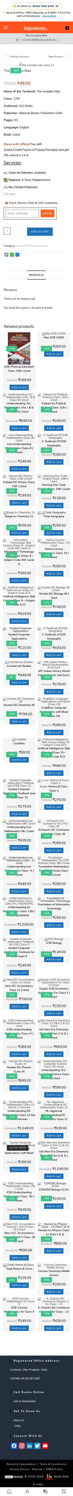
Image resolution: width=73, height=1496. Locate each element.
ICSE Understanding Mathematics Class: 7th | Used (19, 1196)
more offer (49, 15)
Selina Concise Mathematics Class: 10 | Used (54, 553)
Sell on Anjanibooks (25, 1401)
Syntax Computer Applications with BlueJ (19, 1151)
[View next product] (66, 57)
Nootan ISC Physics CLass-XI (19, 1069)
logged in (25, 308)
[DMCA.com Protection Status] (14, 1476)
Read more (19, 1169)
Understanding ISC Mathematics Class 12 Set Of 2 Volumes (19, 1115)
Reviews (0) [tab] (36, 275)
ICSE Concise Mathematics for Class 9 (19, 1310)
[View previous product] (6, 57)
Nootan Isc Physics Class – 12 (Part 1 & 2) (53, 1232)
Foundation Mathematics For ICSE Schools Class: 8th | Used (54, 871)
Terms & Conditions (53, 1464)
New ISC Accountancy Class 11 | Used (19, 988)
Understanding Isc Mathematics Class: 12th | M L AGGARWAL (19, 911)
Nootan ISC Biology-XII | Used (54, 596)
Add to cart (40, 231)
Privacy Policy (19, 1469)
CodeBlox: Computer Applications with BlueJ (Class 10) (54, 712)
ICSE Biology (54, 943)
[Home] (17, 39)
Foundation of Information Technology (54, 906)
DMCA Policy (54, 1469)
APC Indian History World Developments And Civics (54, 673)
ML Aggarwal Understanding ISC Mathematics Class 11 (54, 1115)
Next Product (56, 56)
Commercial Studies (19, 666)
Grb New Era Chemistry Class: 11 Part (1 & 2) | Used (53, 1034)
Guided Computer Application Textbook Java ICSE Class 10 (19, 793)
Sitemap (37, 1469)
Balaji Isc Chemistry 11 (19, 516)
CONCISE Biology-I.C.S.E (54, 1189)
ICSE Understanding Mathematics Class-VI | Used (19, 1034)
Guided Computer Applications (19, 636)
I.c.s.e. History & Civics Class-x (54, 788)
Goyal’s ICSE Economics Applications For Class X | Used (54, 993)
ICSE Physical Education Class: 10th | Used (19, 369)
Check (47, 213)
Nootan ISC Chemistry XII (19, 705)
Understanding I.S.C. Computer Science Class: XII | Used (54, 1074)
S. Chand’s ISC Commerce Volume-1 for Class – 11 (54, 1310)
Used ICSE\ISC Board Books (39, 39)
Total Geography (53, 516)
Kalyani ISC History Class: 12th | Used (19, 484)
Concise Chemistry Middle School (54, 1273)
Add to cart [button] (19, 387)
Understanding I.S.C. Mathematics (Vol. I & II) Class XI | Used (19, 408)
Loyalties (19, 743)
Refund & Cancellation (21, 1464)
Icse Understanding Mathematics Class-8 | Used (19, 448)
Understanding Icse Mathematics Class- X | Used (19, 871)
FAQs (17, 1426)
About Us (19, 1420)
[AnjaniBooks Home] (36, 28)
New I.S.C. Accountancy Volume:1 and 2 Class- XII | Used (19, 1237)
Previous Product (19, 56)
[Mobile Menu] (6, 27)
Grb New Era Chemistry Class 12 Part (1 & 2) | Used (53, 1156)
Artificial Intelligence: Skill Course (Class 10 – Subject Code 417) (54, 752)
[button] (64, 1491)
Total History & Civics (19, 1269)
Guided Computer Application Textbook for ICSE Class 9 (19, 952)
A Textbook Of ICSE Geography (54, 443)
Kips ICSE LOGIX (54, 337)
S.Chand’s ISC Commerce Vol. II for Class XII (54, 832)
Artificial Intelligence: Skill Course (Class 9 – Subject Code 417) (19, 600)
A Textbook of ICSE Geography (54, 636)
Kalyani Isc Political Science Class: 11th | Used (54, 408)
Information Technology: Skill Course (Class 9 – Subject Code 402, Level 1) (19, 558)
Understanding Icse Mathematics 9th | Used (19, 829)
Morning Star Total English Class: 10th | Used (54, 487)
